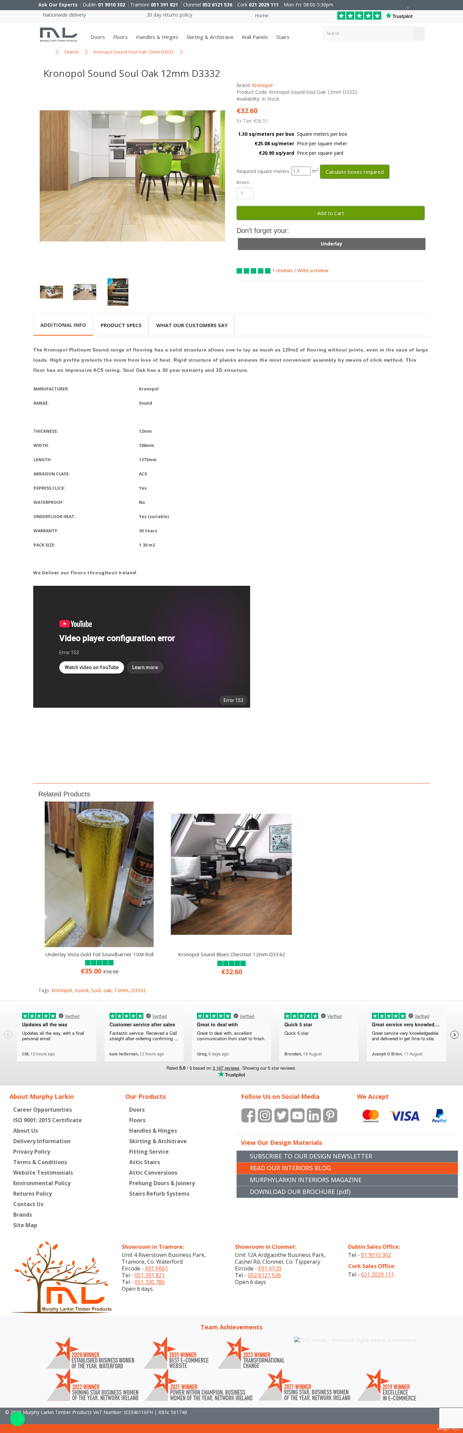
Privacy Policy (31, 1151)
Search (71, 52)
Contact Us (28, 1204)
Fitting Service (149, 1151)
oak (107, 990)
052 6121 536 (217, 4)
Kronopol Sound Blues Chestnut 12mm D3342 (231, 954)
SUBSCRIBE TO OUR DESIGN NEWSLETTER (311, 1156)
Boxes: (243, 182)
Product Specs (121, 325)
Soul (96, 990)
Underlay (331, 243)
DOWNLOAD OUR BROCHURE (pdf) (300, 1192)
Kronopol (262, 85)
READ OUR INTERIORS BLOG (290, 1168)
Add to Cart (330, 213)
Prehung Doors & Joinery (162, 1183)
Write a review (312, 270)
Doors (97, 37)
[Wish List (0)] (408, 5)
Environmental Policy (42, 1183)
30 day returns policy (168, 15)
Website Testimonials (43, 1172)
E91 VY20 (269, 1268)
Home (261, 15)
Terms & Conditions (40, 1162)
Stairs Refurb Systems (159, 1193)
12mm (121, 990)
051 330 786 (150, 1282)
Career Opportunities (42, 1109)
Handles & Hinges (156, 37)
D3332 (138, 990)
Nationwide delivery (63, 15)
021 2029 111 (264, 4)
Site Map (25, 1225)
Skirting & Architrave (209, 37)
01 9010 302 (111, 4)
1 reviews (282, 270)
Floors (120, 37)
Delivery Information (42, 1141)
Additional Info (63, 324)
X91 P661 (156, 1268)
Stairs (282, 37)
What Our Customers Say (192, 325)
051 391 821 (164, 4)
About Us (25, 1130)
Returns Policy (32, 1193)
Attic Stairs (144, 1162)
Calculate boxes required (355, 171)
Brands (22, 1214)
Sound (81, 990)
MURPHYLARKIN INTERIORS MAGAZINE (306, 1180)
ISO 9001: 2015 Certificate (47, 1120)
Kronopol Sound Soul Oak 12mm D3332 (134, 52)
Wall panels (254, 37)
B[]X (456, 1428)
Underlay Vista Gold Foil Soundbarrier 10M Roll (99, 954)
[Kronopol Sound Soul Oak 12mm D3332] (132, 176)
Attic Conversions (153, 1172)
